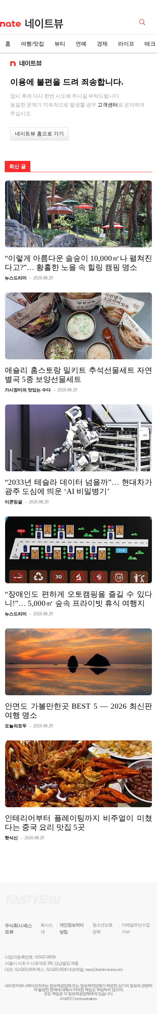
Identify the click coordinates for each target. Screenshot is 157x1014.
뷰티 (59, 44)
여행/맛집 (32, 44)
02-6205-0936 (25, 969)
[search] (143, 21)
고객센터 (107, 105)
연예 (81, 44)
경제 (102, 44)
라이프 (126, 44)
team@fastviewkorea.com (104, 969)
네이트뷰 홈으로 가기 (39, 133)
